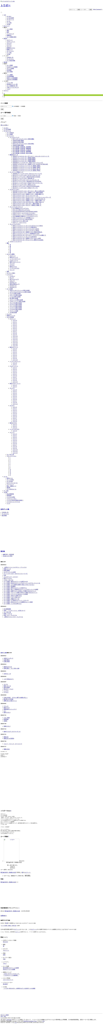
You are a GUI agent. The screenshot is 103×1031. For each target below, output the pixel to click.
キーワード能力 (11, 273)
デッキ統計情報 (11, 60)
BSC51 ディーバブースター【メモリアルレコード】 (27, 175)
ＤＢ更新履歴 (10, 76)
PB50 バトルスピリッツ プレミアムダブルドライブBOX (28, 225)
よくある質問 (10, 18)
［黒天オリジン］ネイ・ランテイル (13, 616)
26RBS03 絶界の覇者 (18, 140)
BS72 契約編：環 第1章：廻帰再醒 (22, 151)
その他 (8, 24)
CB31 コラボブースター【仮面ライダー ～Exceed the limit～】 (29, 199)
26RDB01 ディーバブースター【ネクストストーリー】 (27, 173)
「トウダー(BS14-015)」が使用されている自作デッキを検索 (19, 988)
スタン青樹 (7, 717)
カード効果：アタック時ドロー (12, 597)
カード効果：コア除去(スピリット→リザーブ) (16, 600)
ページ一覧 (10, 82)
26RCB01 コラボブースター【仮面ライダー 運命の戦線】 (28, 192)
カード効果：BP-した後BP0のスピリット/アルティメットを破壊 (21, 589)
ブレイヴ (9, 43)
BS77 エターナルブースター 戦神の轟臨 (23, 139)
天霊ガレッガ (7, 673)
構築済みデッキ (14, 154)
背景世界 (9, 495)
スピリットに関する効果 (16, 300)
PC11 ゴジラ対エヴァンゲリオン (21, 210)
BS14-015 (5, 941)
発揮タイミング (11, 315)
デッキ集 (9, 22)
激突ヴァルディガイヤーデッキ (12, 731)
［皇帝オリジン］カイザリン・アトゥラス (15, 567)
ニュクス (6, 690)
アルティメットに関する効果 (17, 301)
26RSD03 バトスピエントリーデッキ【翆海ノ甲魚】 (27, 170)
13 (10, 473)
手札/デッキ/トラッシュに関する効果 (20, 290)
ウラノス (6, 706)
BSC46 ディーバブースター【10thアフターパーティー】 (28, 183)
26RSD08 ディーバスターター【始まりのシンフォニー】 (28, 162)
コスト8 (15, 333)
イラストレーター (11, 498)
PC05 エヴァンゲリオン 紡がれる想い (23, 219)
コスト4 (15, 326)
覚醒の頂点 (7, 749)
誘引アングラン (8, 578)
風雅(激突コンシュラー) (10, 709)
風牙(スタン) (7, 712)
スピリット (10, 40)
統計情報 (4, 515)
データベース (10, 19)
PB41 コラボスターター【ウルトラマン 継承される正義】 (28, 240)
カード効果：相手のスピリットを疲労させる (16, 581)
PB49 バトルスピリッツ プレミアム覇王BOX (25, 227)
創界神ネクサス (11, 48)
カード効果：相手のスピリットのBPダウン (15, 587)
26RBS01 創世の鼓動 (18, 145)
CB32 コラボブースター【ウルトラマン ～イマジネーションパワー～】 (32, 197)
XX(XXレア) (13, 282)
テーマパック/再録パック (16, 172)
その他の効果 (13, 312)
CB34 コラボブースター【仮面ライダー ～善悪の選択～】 (28, 194)
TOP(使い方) (10, 57)
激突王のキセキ (8, 666)
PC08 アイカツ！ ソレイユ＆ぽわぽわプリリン (25, 214)
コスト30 (15, 345)
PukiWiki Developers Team (30, 1021)
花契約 (5, 721)
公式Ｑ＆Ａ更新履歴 (12, 79)
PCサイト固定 (5, 1015)
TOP (5, 15)
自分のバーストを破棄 (9, 969)
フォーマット (10, 484)
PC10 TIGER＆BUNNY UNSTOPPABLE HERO (25, 211)
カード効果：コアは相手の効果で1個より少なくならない (19, 584)
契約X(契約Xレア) (14, 284)
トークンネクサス (14, 268)
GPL (43, 1021)
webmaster (8, 1019)
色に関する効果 (14, 298)
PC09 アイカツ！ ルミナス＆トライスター (24, 213)
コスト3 (15, 325)
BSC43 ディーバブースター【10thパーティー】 (25, 187)
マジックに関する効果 (16, 306)
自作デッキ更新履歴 (12, 78)
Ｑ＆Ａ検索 (10, 71)
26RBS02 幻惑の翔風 (18, 142)
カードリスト (10, 51)
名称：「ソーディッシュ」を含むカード (14, 610)
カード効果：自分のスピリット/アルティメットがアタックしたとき (22, 583)
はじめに (9, 16)
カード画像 (4, 836)
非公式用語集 (10, 494)
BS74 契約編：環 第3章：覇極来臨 (22, 148)
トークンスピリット (15, 258)
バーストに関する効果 (16, 307)
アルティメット (11, 41)
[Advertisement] (8, 534)
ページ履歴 (10, 74)
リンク (8, 503)
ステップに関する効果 (16, 295)
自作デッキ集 (5, 509)
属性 (8, 243)
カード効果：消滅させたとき (11, 599)
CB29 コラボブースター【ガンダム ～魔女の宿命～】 (27, 203)
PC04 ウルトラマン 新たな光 (20, 221)
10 (10, 469)
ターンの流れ (10, 479)
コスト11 (15, 337)
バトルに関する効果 (15, 296)
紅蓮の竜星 (7, 661)
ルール (8, 21)
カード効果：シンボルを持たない (13, 603)
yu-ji (15, 1022)
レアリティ (10, 274)
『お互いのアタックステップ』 (11, 973)
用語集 (8, 487)
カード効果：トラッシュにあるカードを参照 (16, 594)
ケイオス (6, 692)
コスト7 (15, 331)
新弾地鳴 (6, 719)
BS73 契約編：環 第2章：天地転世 (22, 150)
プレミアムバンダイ (15, 224)
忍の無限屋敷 (7, 609)
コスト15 (15, 453)
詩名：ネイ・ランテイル (10, 615)
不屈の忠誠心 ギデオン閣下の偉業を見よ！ (16, 697)
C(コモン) (12, 276)
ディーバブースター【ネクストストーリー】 (16, 573)
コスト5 (15, 328)
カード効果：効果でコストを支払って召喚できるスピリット (20, 591)
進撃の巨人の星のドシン (10, 700)
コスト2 (15, 323)
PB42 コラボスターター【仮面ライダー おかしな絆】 (27, 238)
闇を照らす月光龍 (8, 699)
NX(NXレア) (13, 287)
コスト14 (15, 342)
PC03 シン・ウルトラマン (19, 222)
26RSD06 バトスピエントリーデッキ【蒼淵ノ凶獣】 (27, 165)
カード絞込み (10, 132)
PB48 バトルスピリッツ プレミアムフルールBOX (26, 229)
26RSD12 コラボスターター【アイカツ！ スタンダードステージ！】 (31, 156)
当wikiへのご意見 (7, 556)
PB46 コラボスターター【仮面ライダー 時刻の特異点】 (27, 232)
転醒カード (10, 49)
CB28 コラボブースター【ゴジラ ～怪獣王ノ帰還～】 (27, 205)
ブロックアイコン (11, 456)
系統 (8, 271)
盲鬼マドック (7, 569)
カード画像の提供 (11, 37)
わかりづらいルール (12, 483)
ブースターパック (14, 137)
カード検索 (10, 65)
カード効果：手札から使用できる (13, 595)
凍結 (8, 30)
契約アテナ (7, 707)
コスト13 (15, 341)
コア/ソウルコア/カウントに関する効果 (20, 292)
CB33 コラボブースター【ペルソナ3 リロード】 (25, 195)
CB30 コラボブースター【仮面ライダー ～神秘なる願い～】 (29, 200)
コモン (5, 963)
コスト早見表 (10, 317)
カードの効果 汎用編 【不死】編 (8, 925)
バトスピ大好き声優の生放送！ (15, 500)
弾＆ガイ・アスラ (8, 689)
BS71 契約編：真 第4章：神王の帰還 (22, 153)
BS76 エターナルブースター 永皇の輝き (23, 143)
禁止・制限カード (11, 486)
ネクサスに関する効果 (16, 304)
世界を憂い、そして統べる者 (11, 668)
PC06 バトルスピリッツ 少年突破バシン (23, 217)
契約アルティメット (15, 262)
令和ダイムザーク (8, 658)
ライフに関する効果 (15, 293)
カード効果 (10, 288)
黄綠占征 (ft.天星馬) (9, 738)
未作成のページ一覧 (12, 84)
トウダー (5, 5)
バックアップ (10, 33)
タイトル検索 (10, 68)
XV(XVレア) (13, 285)
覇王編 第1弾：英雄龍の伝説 (8, 872)
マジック (9, 46)
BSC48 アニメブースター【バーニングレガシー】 (26, 180)
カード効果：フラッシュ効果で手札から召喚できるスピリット (20, 592)
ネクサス (9, 44)
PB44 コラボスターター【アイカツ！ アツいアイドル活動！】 (29, 235)
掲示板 (5, 62)
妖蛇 (4, 954)
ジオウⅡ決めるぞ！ (9, 679)
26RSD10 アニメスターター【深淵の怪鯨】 (24, 159)
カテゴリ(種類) (11, 254)
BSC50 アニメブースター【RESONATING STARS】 (26, 176)
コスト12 (15, 339)
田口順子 (5, 984)
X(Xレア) (12, 281)
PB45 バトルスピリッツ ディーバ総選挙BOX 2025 (26, 233)
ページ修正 (10, 29)
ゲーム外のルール (11, 489)
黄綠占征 (6, 737)
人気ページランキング (13, 87)
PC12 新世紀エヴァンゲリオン (21, 208)
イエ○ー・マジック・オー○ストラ (13, 743)
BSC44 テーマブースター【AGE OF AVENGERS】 (26, 186)
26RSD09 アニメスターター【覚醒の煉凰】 (24, 161)
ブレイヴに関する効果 (16, 303)
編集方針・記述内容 (8, 554)
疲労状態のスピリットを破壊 (11, 967)
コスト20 (15, 344)
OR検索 (23, 106)
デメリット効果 (14, 311)
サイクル (9, 314)
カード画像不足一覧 (12, 85)
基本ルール (10, 478)
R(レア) (12, 277)
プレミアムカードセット (16, 206)
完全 (15, 115)
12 (10, 472)
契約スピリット (14, 257)
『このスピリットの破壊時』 (11, 975)
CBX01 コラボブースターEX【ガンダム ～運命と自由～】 (28, 202)
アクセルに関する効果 (16, 309)
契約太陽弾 (7, 687)
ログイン (6, 90)
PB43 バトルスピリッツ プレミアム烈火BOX (25, 236)
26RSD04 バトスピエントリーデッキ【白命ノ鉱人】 (27, 169)
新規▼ (5, 38)
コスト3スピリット (8, 979)
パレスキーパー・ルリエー (11, 576)
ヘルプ (8, 89)
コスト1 (15, 322)
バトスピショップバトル (13, 501)
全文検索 (9, 70)
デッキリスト (10, 59)
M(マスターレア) (14, 279)
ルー (5, 710)
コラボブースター (14, 189)
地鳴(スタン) (7, 726)
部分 (19, 115)
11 (10, 471)
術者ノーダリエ (8, 613)
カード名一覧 (10, 454)
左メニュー (7, 26)
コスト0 (15, 320)
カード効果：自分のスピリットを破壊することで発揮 (18, 602)
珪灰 (5, 575)
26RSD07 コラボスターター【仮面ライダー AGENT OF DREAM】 (30, 164)
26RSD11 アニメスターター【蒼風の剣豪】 (24, 158)
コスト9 (15, 334)
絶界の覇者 (7, 570)
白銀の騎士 (7, 660)
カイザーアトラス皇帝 (10, 572)
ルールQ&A (10, 481)
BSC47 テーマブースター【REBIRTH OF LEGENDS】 (27, 181)
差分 (8, 32)
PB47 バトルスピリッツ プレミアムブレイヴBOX (26, 230)
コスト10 (15, 336)
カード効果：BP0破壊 (9, 586)
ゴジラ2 (6, 684)
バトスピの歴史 (11, 497)
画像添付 (9, 35)
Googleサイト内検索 (12, 67)
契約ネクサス (13, 266)
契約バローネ (7, 686)
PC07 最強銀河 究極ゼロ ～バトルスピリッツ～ (25, 216)
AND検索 (16, 106)
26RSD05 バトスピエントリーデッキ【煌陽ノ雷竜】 (27, 167)
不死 (6, 923)
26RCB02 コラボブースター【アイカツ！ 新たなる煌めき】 (29, 191)
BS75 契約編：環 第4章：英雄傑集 (22, 146)
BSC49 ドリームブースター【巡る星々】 (24, 178)
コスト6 (15, 329)
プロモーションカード (16, 241)
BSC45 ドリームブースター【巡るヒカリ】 (24, 184)
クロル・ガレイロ (8, 580)
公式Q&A (3, 915)
